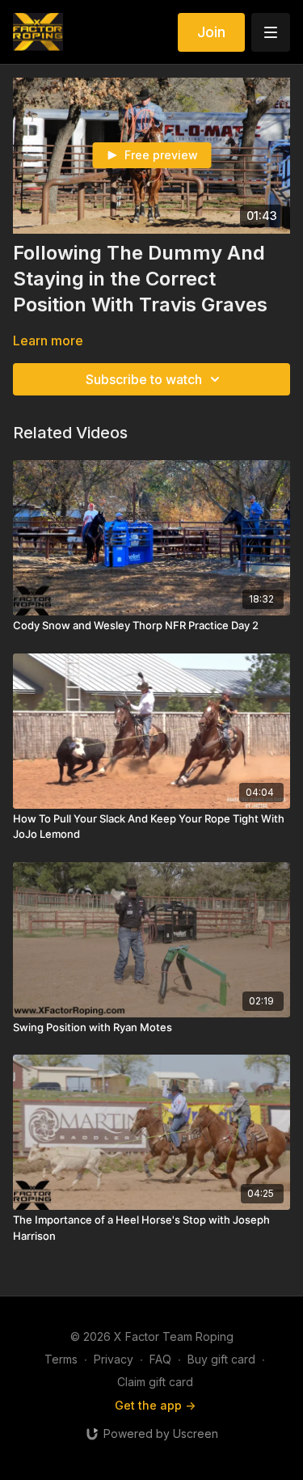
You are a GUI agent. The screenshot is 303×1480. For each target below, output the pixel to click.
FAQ (160, 1359)
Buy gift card (221, 1359)
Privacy (113, 1359)
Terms (61, 1359)
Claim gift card (155, 1382)
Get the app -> (155, 1405)
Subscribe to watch (144, 379)
